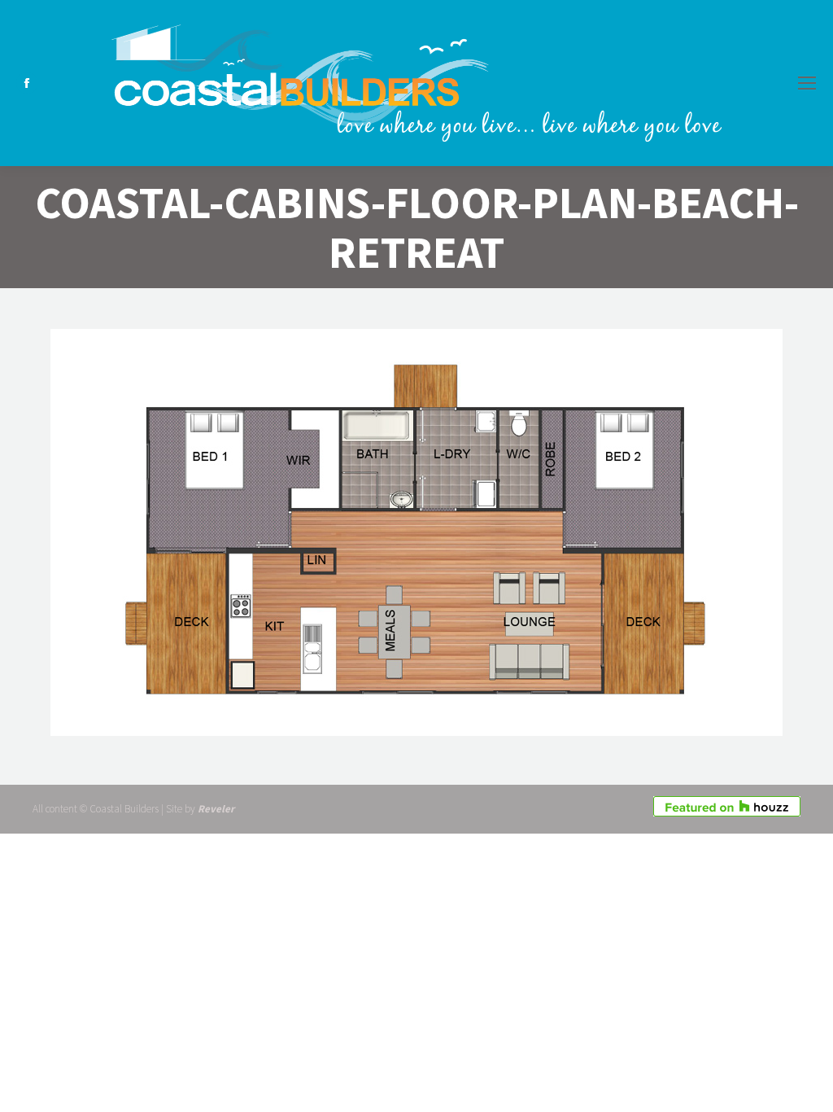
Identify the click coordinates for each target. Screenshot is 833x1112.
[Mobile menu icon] (807, 83)
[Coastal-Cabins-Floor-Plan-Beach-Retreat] (416, 532)
